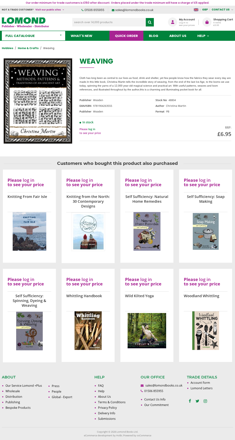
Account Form (200, 383)
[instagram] (205, 401)
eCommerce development (98, 435)
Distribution (14, 397)
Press (55, 386)
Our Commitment (156, 405)
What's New (81, 35)
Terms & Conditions (112, 402)
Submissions (107, 419)
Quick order (126, 35)
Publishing (13, 402)
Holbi (119, 435)
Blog (153, 35)
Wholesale (13, 391)
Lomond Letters (202, 388)
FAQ (101, 386)
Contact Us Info (155, 399)
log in (91, 129)
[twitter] (197, 401)
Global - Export (62, 397)
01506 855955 (94, 10)
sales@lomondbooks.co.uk (134, 10)
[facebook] (190, 401)
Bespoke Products (18, 408)
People (56, 391)
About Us (177, 35)
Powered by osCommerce (137, 435)
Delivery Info (106, 413)
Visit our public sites (48, 9)
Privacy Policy (107, 408)
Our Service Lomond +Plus (24, 386)
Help (101, 391)
